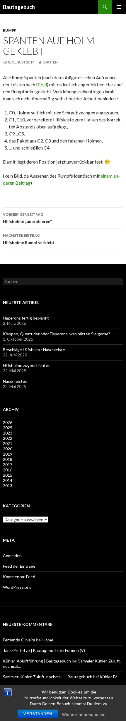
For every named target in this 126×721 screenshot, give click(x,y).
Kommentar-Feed (19, 576)
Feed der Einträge (19, 566)
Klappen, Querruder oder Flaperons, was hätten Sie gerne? (56, 333)
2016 (7, 469)
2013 (7, 485)
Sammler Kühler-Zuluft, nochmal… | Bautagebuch (47, 676)
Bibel (41, 84)
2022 (7, 438)
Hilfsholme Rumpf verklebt (29, 239)
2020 (7, 448)
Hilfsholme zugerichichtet (26, 365)
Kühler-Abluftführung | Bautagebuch (37, 660)
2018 (7, 459)
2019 (7, 454)
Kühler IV (108, 676)
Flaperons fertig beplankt (26, 317)
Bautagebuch (19, 7)
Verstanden (37, 714)
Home (47, 639)
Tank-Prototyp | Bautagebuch (30, 650)
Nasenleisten (15, 381)
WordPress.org (17, 587)
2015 (7, 475)
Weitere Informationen (83, 715)
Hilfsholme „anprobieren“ (27, 218)
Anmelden (12, 555)
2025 (7, 427)
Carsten (50, 62)
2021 (7, 443)
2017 (7, 464)
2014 (7, 480)
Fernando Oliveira (19, 639)
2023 (7, 432)
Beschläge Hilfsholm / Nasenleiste (34, 349)
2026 (7, 422)
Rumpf (9, 30)
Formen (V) (75, 650)
